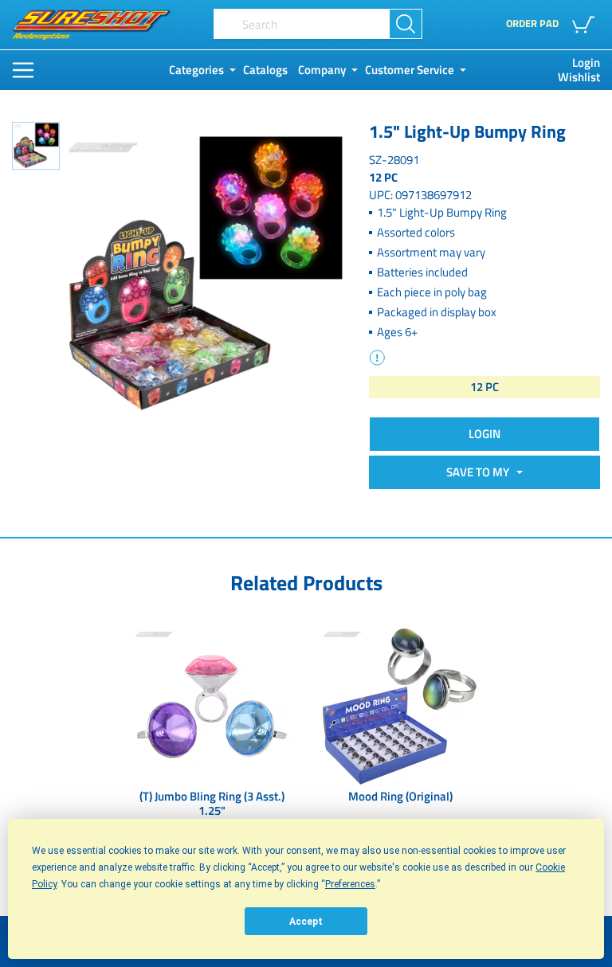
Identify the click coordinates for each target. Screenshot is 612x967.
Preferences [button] (350, 884)
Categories (196, 70)
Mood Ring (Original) (400, 797)
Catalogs (265, 70)
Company (322, 70)
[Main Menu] (23, 70)
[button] (586, 25)
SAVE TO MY (480, 472)
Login (586, 63)
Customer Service (409, 70)
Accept (306, 921)
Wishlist (579, 77)
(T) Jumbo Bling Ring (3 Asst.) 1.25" (211, 804)
